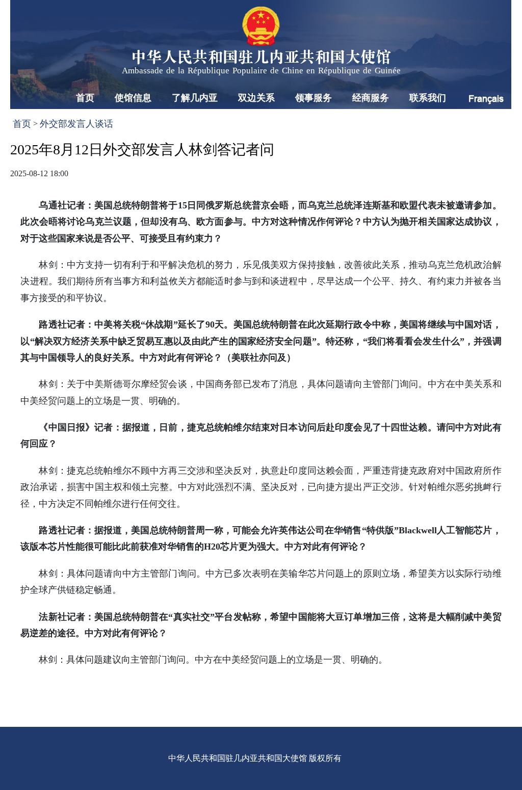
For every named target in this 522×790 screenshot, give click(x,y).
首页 (85, 98)
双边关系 (256, 98)
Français (486, 98)
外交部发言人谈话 (76, 124)
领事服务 (313, 98)
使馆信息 (133, 98)
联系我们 (427, 98)
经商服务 (370, 98)
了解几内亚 (195, 98)
